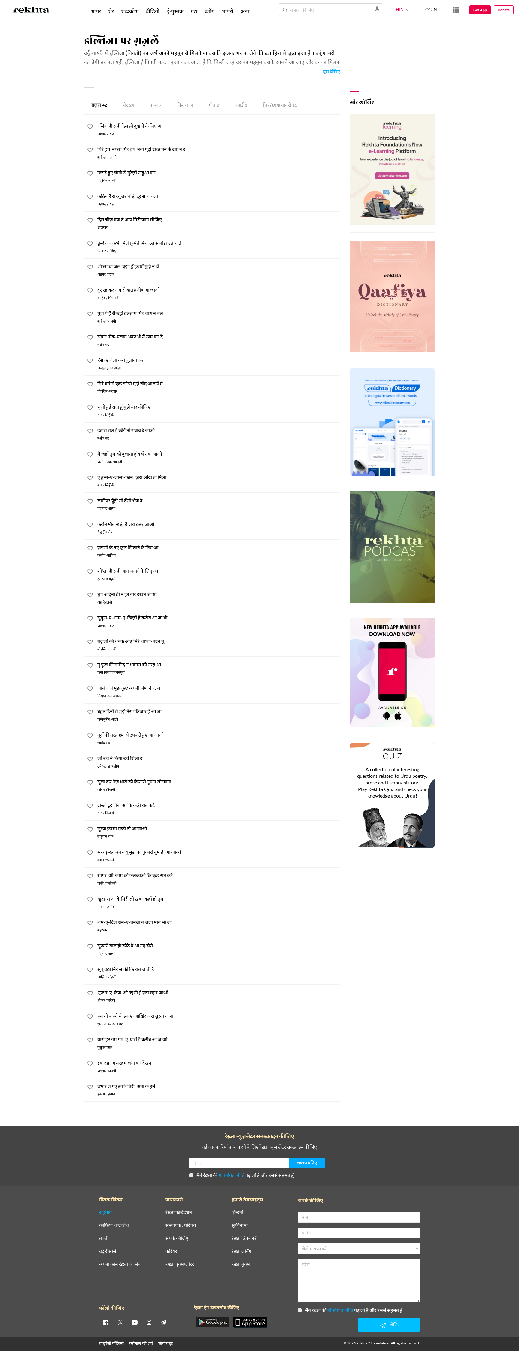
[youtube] (134, 1322)
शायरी (227, 11)
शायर (96, 11)
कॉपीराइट (165, 1343)
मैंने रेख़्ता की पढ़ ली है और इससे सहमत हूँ (245, 1175)
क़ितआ (185, 105)
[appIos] (250, 1322)
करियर (171, 1251)
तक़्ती (103, 1238)
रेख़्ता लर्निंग (241, 1251)
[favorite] (90, 128)
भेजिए (395, 1324)
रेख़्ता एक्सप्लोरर (179, 1264)
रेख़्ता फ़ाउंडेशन (178, 1212)
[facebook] (106, 1322)
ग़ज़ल (99, 105)
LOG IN (430, 9)
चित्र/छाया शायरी (280, 105)
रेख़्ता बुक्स (241, 1264)
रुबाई (241, 105)
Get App (480, 10)
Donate (504, 10)
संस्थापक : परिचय (180, 1225)
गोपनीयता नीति (231, 1175)
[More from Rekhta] (456, 10)
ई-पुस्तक (175, 11)
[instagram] (149, 1322)
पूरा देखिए (331, 71)
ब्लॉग (209, 11)
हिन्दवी (237, 1212)
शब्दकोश (129, 11)
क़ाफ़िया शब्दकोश (114, 1225)
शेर (128, 105)
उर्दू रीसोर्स (107, 1251)
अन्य (245, 11)
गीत (214, 105)
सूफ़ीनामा (240, 1225)
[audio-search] (377, 9)
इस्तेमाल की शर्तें (141, 1343)
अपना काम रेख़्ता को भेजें (120, 1264)
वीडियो (152, 11)
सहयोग (105, 1212)
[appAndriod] (212, 1322)
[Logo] (31, 11)
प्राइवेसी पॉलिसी (111, 1343)
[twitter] (120, 1322)
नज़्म (156, 105)
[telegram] (163, 1322)
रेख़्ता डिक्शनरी (245, 1238)
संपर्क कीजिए (176, 1238)
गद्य (194, 11)
